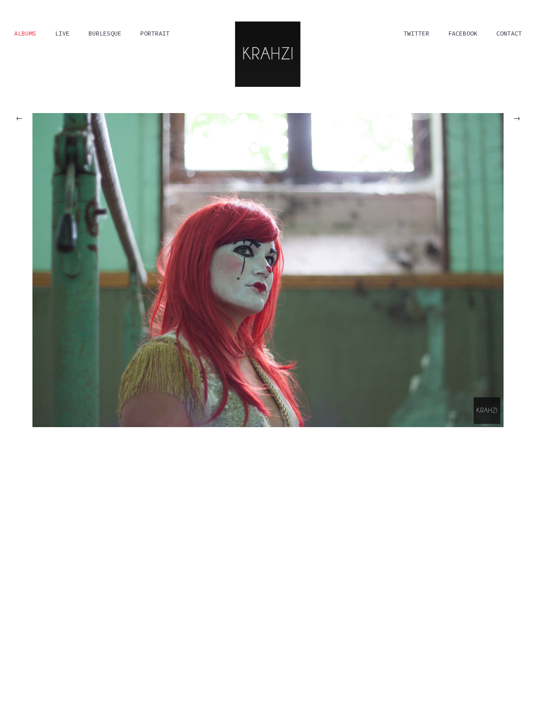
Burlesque (104, 33)
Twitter (416, 33)
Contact (509, 33)
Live (62, 33)
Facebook (462, 33)
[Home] (267, 53)
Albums (25, 33)
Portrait (155, 33)
